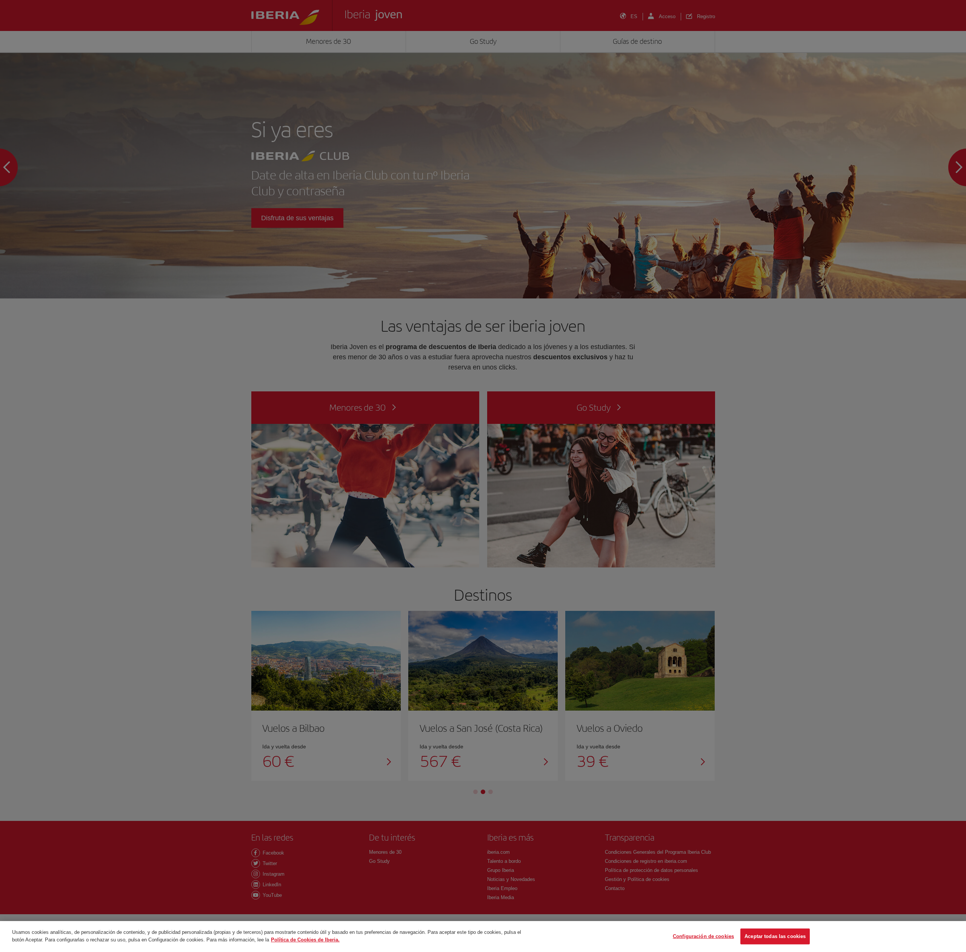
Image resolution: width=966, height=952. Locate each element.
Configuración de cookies (703, 936)
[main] (483, 936)
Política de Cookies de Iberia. (305, 939)
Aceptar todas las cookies (775, 936)
